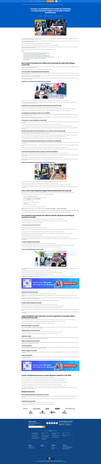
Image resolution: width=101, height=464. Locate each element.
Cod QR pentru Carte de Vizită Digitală (55, 433)
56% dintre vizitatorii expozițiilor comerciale (53, 132)
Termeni (64, 445)
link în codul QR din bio (26, 108)
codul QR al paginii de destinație (65, 142)
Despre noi (53, 446)
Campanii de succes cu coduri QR (26, 66)
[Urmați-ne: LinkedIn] (47, 423)
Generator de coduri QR (33, 196)
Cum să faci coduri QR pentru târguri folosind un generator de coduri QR (34, 54)
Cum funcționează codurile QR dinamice (35, 433)
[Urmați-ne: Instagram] (52, 423)
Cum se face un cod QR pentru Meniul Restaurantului (45, 438)
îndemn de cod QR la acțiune (33, 331)
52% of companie (38, 121)
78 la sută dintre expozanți (44, 268)
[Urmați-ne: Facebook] (54, 423)
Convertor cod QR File (55, 437)
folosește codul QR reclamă (35, 222)
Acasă (22, 4)
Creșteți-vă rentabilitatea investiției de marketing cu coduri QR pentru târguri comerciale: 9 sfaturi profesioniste (44, 4)
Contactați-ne (30, 447)
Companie (53, 445)
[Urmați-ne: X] (57, 423)
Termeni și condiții (65, 446)
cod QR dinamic (27, 153)
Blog (25, 4)
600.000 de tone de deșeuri (46, 304)
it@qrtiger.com (43, 446)
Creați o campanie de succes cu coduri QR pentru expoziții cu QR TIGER (34, 58)
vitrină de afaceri (54, 243)
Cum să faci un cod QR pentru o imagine (35, 436)
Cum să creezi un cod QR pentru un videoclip (45, 436)
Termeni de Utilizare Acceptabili (68, 447)
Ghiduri (29, 445)
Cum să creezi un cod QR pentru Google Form (56, 436)
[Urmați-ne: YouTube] (50, 423)
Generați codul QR (50, 1)
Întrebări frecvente (26, 59)
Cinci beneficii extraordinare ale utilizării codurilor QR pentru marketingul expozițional (36, 55)
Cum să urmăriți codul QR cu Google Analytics (35, 438)
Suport (42, 445)
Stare (52, 447)
